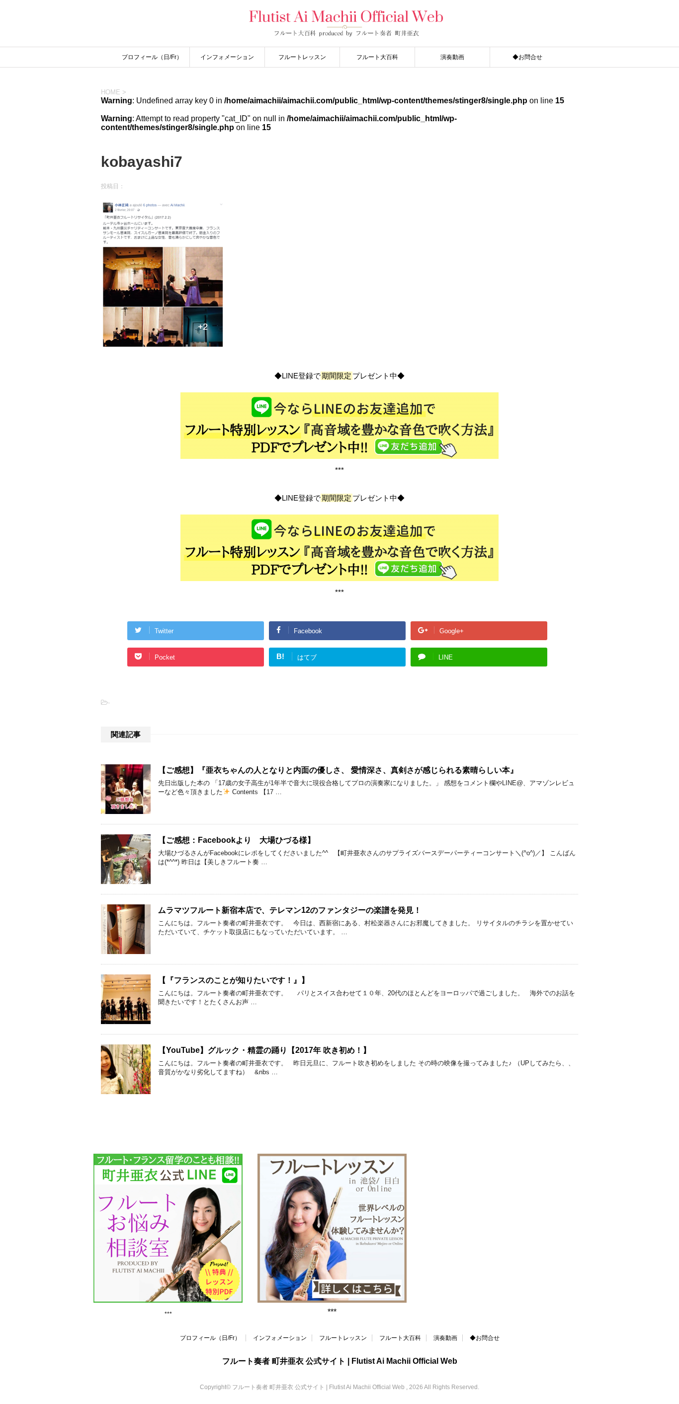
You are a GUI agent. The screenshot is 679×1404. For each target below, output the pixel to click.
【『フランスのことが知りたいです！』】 (233, 980)
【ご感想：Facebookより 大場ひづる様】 (236, 840)
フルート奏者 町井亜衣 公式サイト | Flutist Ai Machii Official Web (339, 1361)
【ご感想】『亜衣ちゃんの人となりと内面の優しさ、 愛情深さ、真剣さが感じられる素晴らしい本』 (338, 770)
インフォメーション (227, 57)
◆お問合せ (527, 57)
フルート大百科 (377, 57)
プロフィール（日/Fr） (152, 57)
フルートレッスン (302, 57)
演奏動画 (452, 57)
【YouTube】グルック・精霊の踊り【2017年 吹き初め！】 (264, 1050)
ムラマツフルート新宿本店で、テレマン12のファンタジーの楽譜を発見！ (290, 910)
